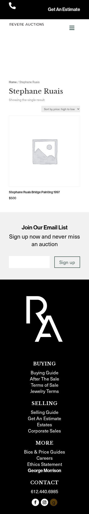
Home (13, 82)
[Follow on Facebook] (35, 502)
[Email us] (53, 502)
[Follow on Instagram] (44, 502)
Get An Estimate (64, 9)
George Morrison (44, 470)
